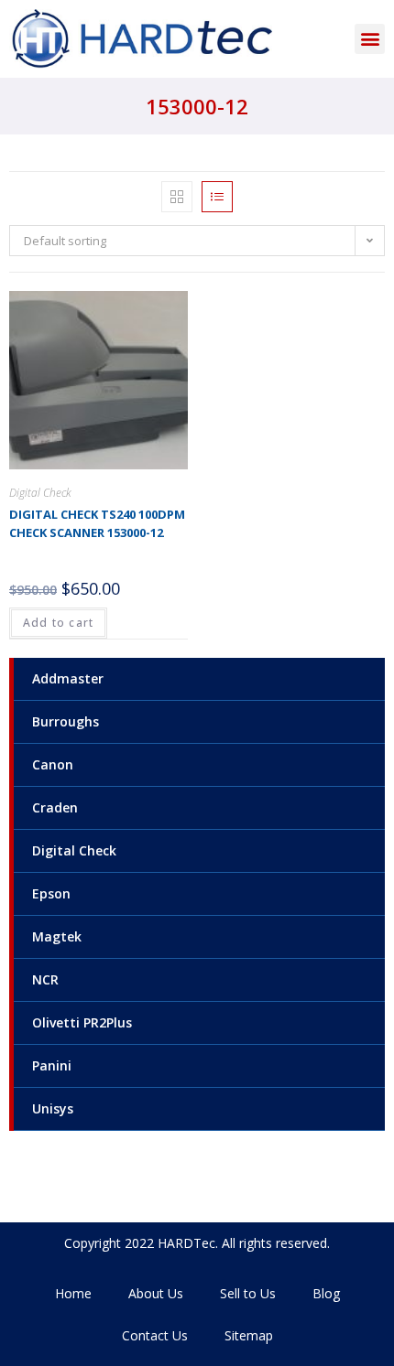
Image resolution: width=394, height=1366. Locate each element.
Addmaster (68, 678)
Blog (326, 1293)
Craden (55, 807)
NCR (45, 979)
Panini (51, 1065)
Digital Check (74, 850)
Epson (51, 893)
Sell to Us (248, 1293)
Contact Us (155, 1335)
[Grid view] (176, 196)
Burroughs (65, 721)
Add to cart (58, 622)
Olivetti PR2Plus (82, 1022)
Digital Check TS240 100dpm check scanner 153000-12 (97, 523)
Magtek (57, 936)
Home (73, 1293)
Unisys (52, 1108)
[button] (370, 39)
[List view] (217, 196)
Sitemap (248, 1335)
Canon (52, 764)
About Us (155, 1293)
